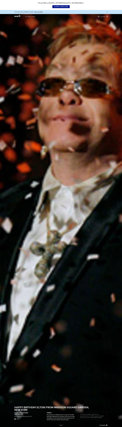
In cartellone (30, 16)
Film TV (30, 416)
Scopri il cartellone (61, 6)
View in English (38, 12)
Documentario (18, 416)
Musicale (25, 416)
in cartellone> (97, 417)
